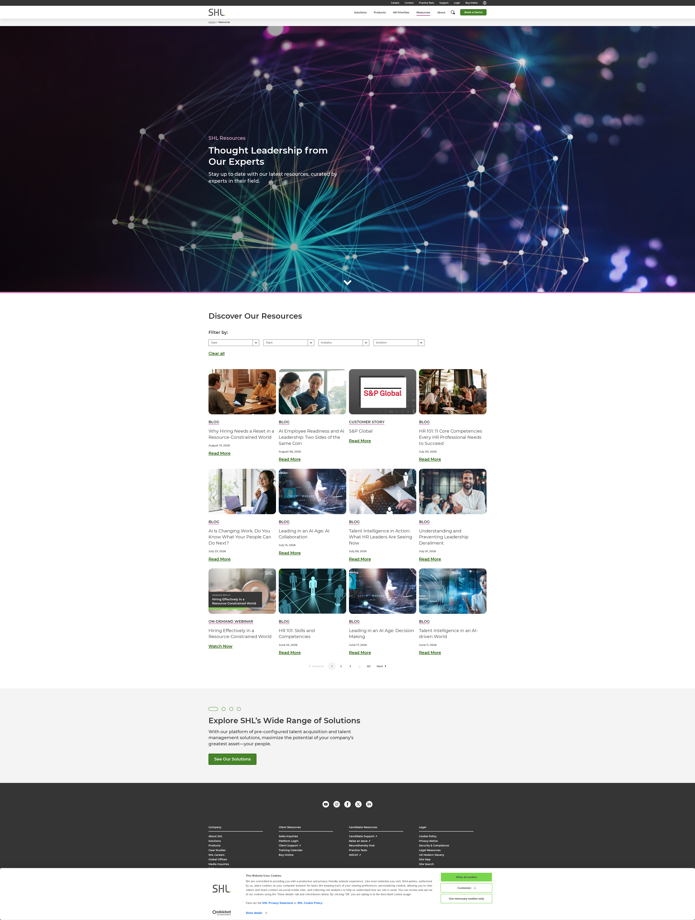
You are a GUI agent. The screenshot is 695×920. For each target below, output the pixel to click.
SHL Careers (216, 855)
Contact (409, 2)
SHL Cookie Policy (310, 902)
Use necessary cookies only (466, 898)
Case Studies (217, 850)
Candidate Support (363, 836)
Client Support (290, 845)
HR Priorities (401, 12)
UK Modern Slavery (431, 855)
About (441, 12)
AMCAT (355, 855)
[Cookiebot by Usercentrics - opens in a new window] (222, 913)
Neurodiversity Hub (362, 845)
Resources (423, 12)
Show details (254, 912)
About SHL (215, 836)
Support (443, 2)
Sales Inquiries (288, 836)
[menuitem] (360, 12)
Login (457, 2)
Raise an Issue (359, 841)
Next (380, 666)
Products (380, 12)
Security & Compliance (434, 845)
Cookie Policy (428, 836)
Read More (219, 453)
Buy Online (471, 2)
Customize (464, 887)
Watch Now (220, 646)
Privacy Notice (428, 841)
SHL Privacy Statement (277, 902)
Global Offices (217, 859)
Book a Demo (473, 12)
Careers (395, 2)
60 (368, 666)
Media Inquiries (218, 864)
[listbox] (233, 342)
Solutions (360, 12)
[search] (454, 12)
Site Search (426, 864)
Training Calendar (291, 850)
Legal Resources (430, 850)
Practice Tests (426, 2)
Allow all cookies (466, 877)
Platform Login (288, 841)
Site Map (425, 859)
